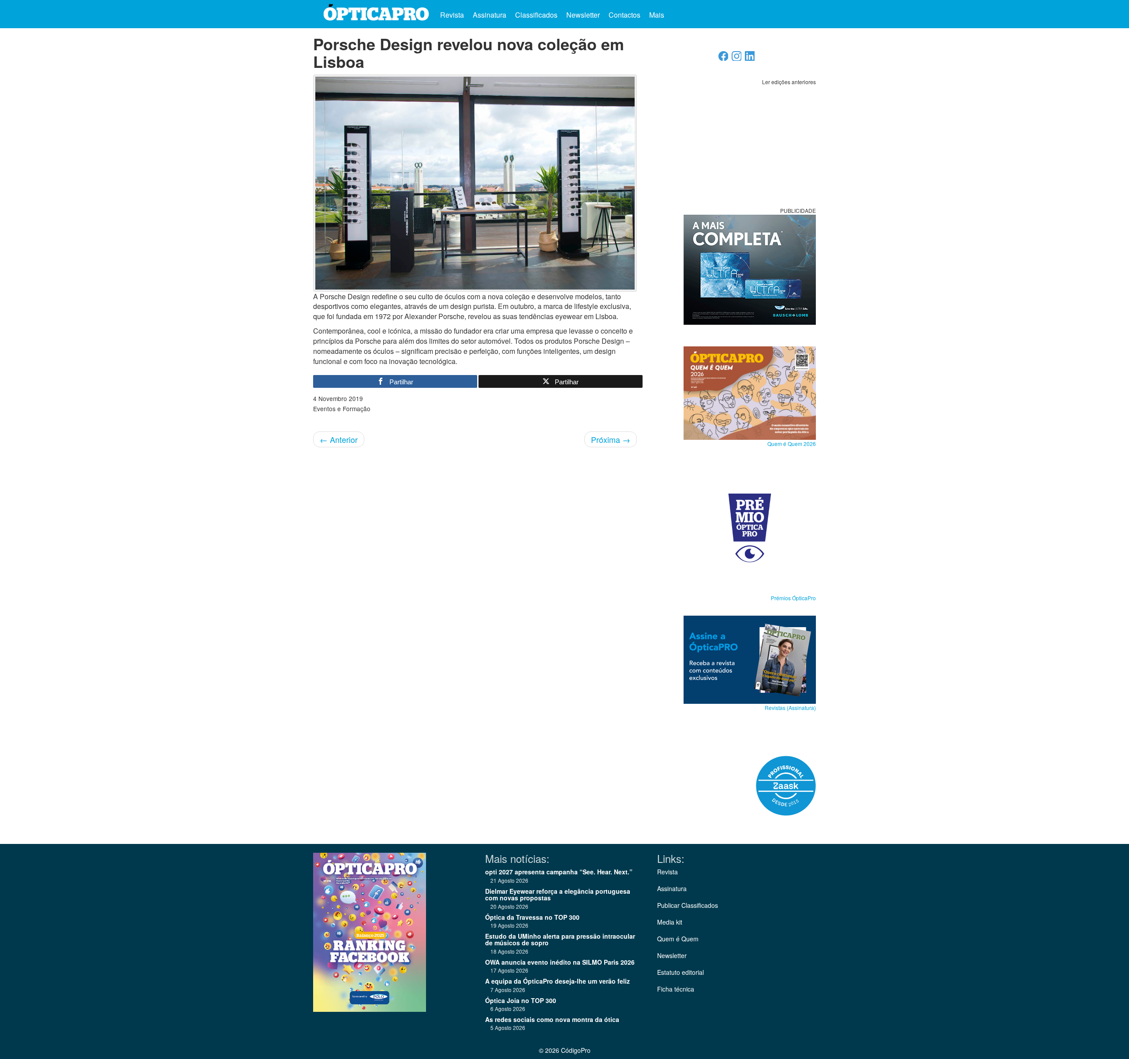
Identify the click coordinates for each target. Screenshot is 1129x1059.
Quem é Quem (678, 938)
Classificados (536, 15)
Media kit (669, 922)
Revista (452, 15)
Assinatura (489, 15)
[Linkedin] (750, 58)
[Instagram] (737, 58)
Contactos (624, 15)
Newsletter (583, 15)
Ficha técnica (675, 989)
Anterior (339, 439)
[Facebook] (723, 58)
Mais (657, 15)
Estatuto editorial (680, 972)
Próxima (610, 439)
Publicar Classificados (687, 905)
